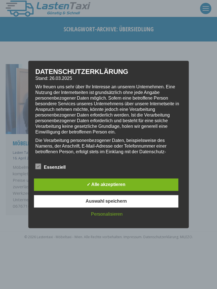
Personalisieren (107, 214)
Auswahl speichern (106, 201)
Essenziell (55, 167)
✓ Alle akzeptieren (106, 184)
